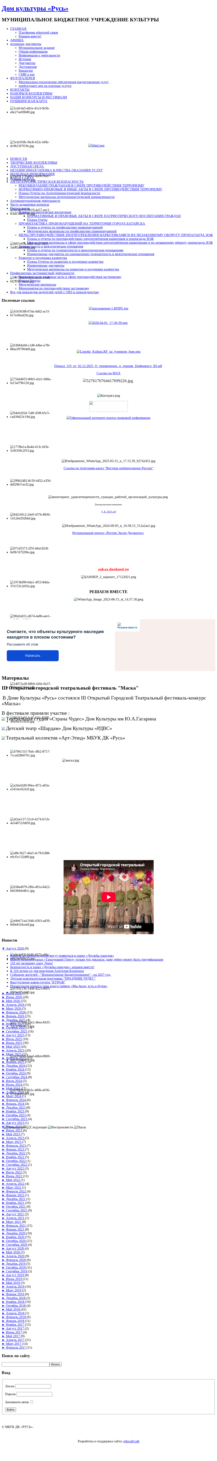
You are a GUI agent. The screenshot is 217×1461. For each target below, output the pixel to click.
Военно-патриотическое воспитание (45, 212)
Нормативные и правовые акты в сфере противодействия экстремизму (70, 277)
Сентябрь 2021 (17, 1210)
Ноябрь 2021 (15, 1203)
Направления (19, 208)
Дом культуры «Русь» (35, 8)
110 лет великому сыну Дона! (31, 963)
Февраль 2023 (16, 1145)
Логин (9, 1386)
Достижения (28, 67)
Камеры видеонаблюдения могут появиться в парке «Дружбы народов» (62, 955)
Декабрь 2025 (16, 1020)
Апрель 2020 (15, 1256)
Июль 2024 (14, 1081)
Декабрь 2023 (16, 1107)
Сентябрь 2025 (17, 1031)
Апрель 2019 (15, 1286)
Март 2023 (14, 1142)
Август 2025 (15, 1035)
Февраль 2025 (16, 1058)
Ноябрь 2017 (15, 1324)
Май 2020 (13, 1252)
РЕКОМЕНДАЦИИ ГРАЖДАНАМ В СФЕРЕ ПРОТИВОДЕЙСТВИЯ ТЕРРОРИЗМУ (81, 185)
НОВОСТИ (18, 159)
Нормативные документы (45, 265)
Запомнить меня (17, 1402)
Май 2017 (13, 1336)
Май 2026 (13, 1001)
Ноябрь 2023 (15, 1111)
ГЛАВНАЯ (18, 28)
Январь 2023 (15, 1149)
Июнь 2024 (14, 1084)
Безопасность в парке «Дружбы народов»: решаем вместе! (52, 967)
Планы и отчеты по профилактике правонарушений (65, 227)
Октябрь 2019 (16, 1267)
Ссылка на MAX (108, 373)
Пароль (10, 1394)
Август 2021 (15, 1214)
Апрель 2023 (15, 1138)
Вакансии (26, 70)
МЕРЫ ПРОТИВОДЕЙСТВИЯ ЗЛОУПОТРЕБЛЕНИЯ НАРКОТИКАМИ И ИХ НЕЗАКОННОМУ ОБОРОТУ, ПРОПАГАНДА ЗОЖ (116, 235)
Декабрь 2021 (16, 1199)
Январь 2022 (15, 1195)
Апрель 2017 (15, 1340)
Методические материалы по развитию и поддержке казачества (73, 269)
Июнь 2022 (14, 1176)
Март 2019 (14, 1290)
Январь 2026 (15, 1016)
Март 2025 (14, 1054)
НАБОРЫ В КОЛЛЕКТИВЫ (31, 93)
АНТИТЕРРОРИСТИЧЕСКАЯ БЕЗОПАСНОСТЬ (46, 181)
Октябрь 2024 (16, 1073)
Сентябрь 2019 (17, 1271)
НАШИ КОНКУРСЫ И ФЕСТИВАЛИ (38, 97)
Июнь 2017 (14, 1332)
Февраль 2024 (16, 1100)
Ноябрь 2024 (15, 1069)
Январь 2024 (15, 1104)
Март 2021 (14, 1222)
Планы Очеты (37, 220)
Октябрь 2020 (16, 1241)
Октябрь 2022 (16, 1161)
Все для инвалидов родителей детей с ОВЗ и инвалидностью (54, 292)
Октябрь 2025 (16, 1027)
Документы (27, 63)
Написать (32, 655)
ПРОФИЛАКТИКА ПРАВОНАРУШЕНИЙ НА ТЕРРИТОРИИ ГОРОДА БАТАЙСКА (82, 223)
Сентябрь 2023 (17, 1119)
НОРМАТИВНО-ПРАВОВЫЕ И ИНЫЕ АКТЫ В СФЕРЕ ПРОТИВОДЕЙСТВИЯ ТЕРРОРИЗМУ (90, 189)
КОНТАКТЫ (19, 89)
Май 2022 (13, 1180)
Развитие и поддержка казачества (43, 258)
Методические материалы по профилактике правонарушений (72, 231)
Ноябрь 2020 (15, 1237)
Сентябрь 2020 (17, 1244)
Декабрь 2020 (16, 1233)
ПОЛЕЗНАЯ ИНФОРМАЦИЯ (32, 174)
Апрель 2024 (15, 1092)
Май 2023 (13, 1134)
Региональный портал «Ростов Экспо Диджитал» (108, 533)
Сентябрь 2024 (17, 1077)
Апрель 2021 (15, 1218)
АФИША (17, 40)
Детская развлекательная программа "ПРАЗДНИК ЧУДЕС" (53, 978)
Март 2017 (14, 1343)
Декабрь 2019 (16, 1263)
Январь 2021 (15, 1229)
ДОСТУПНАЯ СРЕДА (27, 166)
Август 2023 (15, 1123)
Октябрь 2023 (16, 1115)
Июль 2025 (14, 1039)
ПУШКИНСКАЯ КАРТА (28, 101)
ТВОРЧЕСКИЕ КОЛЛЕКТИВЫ (33, 162)
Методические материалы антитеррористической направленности (67, 197)
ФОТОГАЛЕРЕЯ (22, 78)
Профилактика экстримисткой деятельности (42, 273)
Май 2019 (13, 1283)
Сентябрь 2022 (17, 1164)
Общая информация (33, 51)
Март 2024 (14, 1096)
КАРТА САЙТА (22, 178)
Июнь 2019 (14, 1279)
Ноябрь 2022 (15, 1157)
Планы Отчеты (29, 280)
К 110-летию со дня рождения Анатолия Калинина (47, 971)
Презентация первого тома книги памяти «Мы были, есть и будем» (58, 986)
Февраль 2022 (16, 1191)
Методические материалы (37, 284)
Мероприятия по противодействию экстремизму (54, 288)
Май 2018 (13, 1309)
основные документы (25, 44)
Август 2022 (15, 1168)
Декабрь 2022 (16, 1153)
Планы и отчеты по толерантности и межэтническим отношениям (75, 250)
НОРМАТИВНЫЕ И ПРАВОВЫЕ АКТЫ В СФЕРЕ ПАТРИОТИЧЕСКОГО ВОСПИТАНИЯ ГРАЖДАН (104, 216)
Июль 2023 (14, 1126)
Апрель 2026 (15, 1005)
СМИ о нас (27, 74)
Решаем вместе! (30, 36)
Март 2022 (14, 1187)
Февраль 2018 (16, 1317)
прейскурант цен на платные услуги (45, 86)
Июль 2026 (14, 993)
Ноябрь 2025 (15, 1024)
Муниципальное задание (37, 48)
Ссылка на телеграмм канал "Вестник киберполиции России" (108, 468)
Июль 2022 (14, 1172)
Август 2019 (15, 1275)
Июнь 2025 (14, 1043)
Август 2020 (15, 1248)
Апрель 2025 (15, 1050)
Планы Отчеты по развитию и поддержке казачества (65, 261)
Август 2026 (15, 948)
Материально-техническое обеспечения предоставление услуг (64, 82)
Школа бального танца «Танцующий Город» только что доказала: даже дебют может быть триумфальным (86, 959)
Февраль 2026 (16, 1012)
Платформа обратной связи (38, 32)
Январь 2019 (15, 1294)
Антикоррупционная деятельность (35, 200)
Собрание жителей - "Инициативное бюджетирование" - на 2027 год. (60, 974)
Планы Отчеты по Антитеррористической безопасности (59, 193)
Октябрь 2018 (16, 1305)
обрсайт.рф (131, 1441)
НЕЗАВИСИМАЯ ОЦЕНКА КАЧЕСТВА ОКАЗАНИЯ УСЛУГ (56, 170)
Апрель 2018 (15, 1313)
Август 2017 (15, 1328)
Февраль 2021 (16, 1225)
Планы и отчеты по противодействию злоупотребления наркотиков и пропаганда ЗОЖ (90, 239)
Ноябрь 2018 (15, 1302)
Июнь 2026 (14, 997)
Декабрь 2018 (16, 1298)
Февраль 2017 (16, 1347)
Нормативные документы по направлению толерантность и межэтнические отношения (90, 254)
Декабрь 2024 (16, 1065)
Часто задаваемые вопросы (29, 204)
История (25, 59)
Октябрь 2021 (16, 1206)
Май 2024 (13, 1088)
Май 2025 (13, 1046)
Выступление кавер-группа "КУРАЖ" (37, 982)
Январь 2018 (15, 1321)
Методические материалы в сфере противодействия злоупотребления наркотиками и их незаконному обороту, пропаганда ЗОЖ (120, 242)
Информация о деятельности (39, 55)
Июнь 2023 (14, 1130)
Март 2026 (14, 1008)
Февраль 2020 (16, 1260)
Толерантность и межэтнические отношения (51, 246)
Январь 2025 (15, 1062)
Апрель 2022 (15, 1184)
